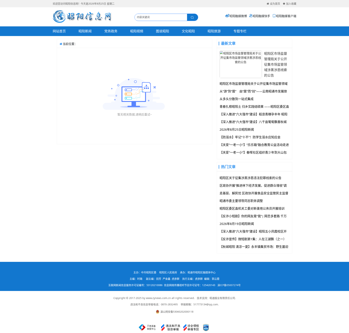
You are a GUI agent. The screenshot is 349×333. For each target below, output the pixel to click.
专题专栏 (239, 31)
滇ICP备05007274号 (229, 285)
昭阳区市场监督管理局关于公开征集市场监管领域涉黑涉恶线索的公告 (275, 64)
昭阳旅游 (214, 31)
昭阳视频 (136, 31)
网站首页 (59, 31)
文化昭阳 (188, 31)
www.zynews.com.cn (158, 298)
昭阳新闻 (85, 31)
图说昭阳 (162, 31)
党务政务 (110, 31)
